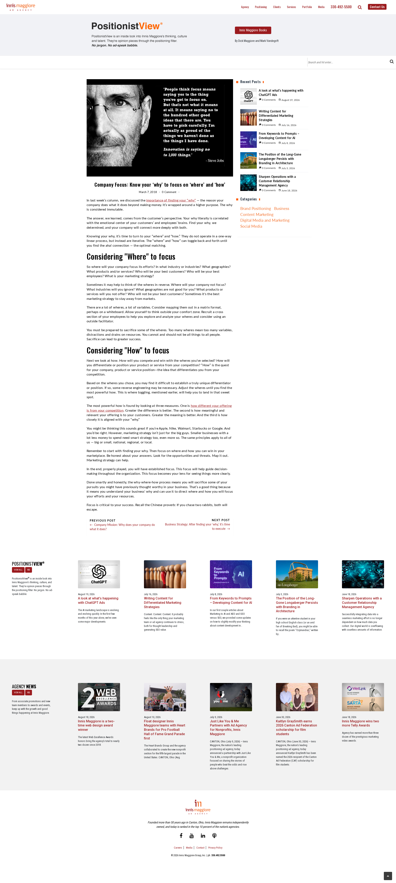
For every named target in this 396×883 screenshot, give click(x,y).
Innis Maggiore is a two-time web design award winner (96, 725)
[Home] (20, 7)
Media (321, 7)
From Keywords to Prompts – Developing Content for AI (231, 600)
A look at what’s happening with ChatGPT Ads (98, 600)
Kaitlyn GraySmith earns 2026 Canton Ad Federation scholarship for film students (296, 727)
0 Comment (169, 192)
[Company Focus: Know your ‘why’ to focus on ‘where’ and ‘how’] (139, 34)
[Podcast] (214, 836)
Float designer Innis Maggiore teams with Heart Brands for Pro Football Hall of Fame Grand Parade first (164, 729)
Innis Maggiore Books (253, 30)
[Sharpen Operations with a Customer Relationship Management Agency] (363, 574)
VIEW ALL (18, 570)
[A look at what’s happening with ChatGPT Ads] (99, 574)
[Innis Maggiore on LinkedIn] (203, 836)
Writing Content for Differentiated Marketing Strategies (162, 602)
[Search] (360, 7)
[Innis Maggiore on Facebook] (181, 836)
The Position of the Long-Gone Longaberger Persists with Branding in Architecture (297, 604)
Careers (178, 847)
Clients (277, 7)
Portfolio (307, 7)
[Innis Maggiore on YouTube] (191, 836)
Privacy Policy (215, 847)
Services (291, 7)
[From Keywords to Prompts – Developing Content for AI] (231, 574)
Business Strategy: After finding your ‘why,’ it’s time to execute (197, 526)
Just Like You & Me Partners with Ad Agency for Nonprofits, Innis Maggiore (228, 727)
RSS (28, 570)
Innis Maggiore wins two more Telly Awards (360, 723)
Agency (245, 7)
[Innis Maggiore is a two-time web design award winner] (99, 696)
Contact (200, 847)
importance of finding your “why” (171, 200)
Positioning (261, 7)
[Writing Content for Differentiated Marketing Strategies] (165, 574)
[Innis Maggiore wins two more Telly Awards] (363, 696)
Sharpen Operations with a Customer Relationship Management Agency (362, 602)
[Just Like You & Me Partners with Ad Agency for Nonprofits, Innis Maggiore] (231, 696)
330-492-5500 (341, 6)
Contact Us (377, 6)
